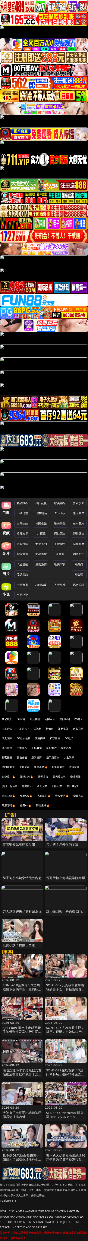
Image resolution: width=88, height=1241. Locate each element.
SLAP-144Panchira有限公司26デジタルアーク (65, 1115)
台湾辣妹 (22, 523)
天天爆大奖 (59, 776)
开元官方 (43, 776)
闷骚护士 (78, 554)
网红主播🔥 (43, 805)
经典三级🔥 (8, 796)
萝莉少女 (78, 503)
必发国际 (36, 757)
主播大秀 (22, 748)
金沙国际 (75, 776)
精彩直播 (55, 738)
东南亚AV (79, 523)
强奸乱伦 (41, 503)
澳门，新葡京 (9, 786)
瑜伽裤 (60, 554)
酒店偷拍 (7, 748)
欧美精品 (60, 503)
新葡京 (49, 729)
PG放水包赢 (24, 738)
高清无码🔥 (8, 805)
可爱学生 (60, 544)
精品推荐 (22, 503)
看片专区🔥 (62, 796)
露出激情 (41, 564)
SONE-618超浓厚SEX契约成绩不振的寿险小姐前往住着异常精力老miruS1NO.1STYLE (22, 991)
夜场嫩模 (22, 757)
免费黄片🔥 (8, 776)
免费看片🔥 (41, 767)
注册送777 (23, 729)
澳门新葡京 (52, 757)
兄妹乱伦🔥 (44, 796)
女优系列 (41, 544)
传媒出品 (22, 574)
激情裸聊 (74, 767)
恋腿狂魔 (78, 544)
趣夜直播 (7, 757)
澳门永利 (64, 719)
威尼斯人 (7, 719)
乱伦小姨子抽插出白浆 (19, 945)
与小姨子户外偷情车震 (62, 844)
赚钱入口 (78, 796)
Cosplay (60, 513)
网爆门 (79, 564)
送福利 (37, 729)
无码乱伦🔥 (27, 776)
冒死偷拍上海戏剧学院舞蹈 (65, 878)
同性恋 (79, 574)
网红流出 (60, 533)
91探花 (41, 533)
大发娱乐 (69, 757)
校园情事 (41, 585)
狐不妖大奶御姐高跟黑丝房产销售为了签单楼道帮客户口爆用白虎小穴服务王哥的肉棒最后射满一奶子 (65, 1161)
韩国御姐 (41, 523)
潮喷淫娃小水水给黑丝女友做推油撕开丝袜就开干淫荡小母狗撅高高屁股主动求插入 (22, 1076)
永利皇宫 (24, 767)
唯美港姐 (60, 523)
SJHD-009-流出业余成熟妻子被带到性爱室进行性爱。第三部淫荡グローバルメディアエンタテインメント (22, 1033)
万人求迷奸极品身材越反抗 (22, 911)
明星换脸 (41, 554)
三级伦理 (22, 513)
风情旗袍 (22, 554)
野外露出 (78, 533)
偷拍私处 (66, 748)
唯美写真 (60, 564)
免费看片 (27, 786)
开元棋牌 (35, 719)
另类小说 (22, 595)
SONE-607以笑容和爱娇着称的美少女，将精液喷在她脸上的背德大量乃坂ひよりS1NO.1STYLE (65, 991)
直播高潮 (40, 738)
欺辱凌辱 (22, 533)
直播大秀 (56, 786)
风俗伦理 (78, 585)
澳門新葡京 (8, 767)
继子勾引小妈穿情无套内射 (22, 878)
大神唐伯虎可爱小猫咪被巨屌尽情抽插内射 (22, 1115)
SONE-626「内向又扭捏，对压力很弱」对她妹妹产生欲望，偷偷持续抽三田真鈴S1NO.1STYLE (65, 1033)
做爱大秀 (42, 786)
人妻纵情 (60, 585)
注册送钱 (7, 729)
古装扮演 (22, 544)
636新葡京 (58, 767)
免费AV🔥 (26, 805)
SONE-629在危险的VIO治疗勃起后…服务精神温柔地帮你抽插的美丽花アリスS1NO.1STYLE (65, 1076)
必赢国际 (78, 729)
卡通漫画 (22, 564)
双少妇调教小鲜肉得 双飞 (64, 911)
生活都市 (22, 585)
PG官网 (21, 719)
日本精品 (41, 513)
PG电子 (78, 719)
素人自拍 (78, 513)
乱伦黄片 (51, 748)
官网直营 (50, 719)
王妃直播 (36, 748)
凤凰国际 (7, 738)
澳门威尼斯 (72, 786)
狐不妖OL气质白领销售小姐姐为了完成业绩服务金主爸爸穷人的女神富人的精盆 (22, 1159)
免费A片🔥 (26, 796)
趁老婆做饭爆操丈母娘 (19, 844)
